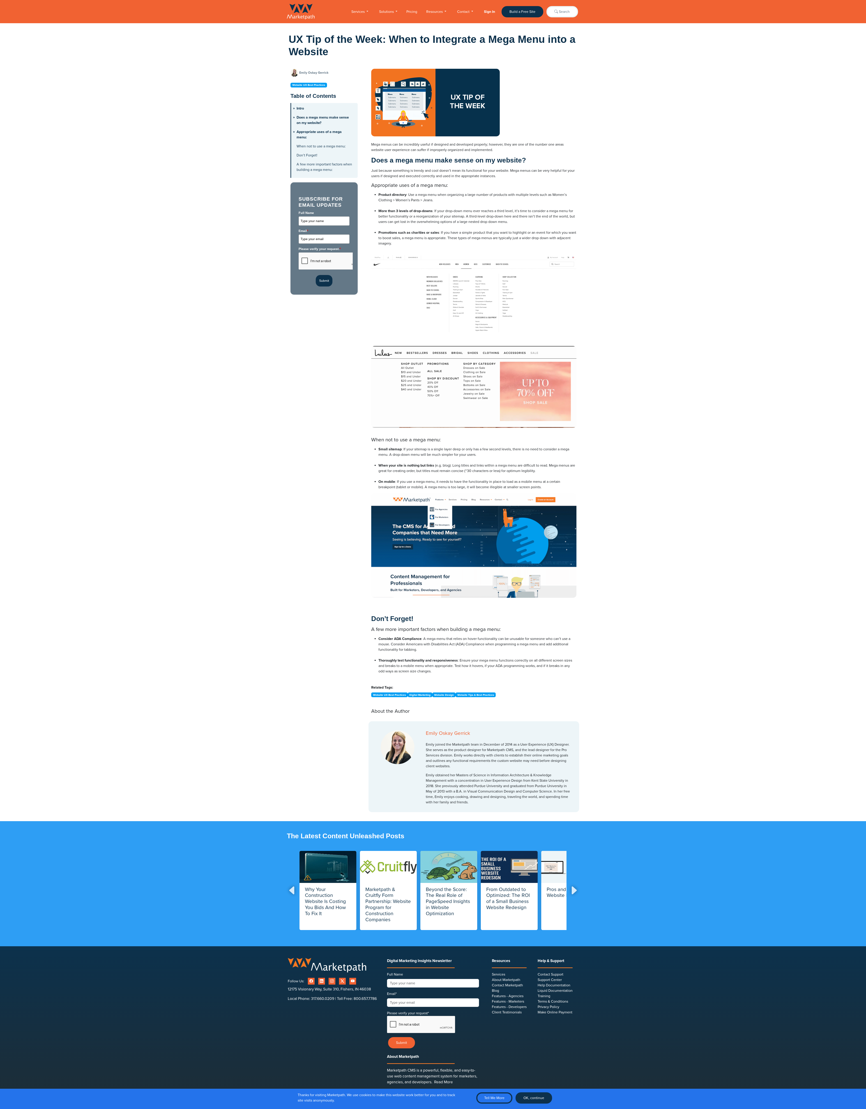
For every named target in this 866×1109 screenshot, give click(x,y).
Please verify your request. (320, 249)
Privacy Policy (548, 1007)
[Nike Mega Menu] (473, 298)
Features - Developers (509, 1007)
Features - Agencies (507, 996)
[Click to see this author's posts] (294, 72)
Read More (443, 1082)
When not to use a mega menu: (321, 146)
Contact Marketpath (507, 985)
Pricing (411, 11)
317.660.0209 (322, 998)
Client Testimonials (507, 1012)
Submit (324, 280)
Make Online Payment (555, 1012)
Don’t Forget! (307, 155)
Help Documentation (554, 985)
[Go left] (292, 890)
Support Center (550, 980)
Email (303, 231)
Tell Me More (494, 1098)
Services (358, 11)
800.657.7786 (365, 998)
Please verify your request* (408, 1013)
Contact (463, 11)
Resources (435, 11)
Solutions (387, 11)
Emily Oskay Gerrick (313, 73)
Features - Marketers (508, 1001)
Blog (495, 990)
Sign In (489, 11)
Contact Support (550, 974)
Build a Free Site (522, 11)
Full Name (306, 213)
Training (544, 996)
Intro (300, 108)
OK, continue (533, 1098)
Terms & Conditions (553, 1001)
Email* (392, 994)
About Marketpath (506, 980)
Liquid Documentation (555, 990)
